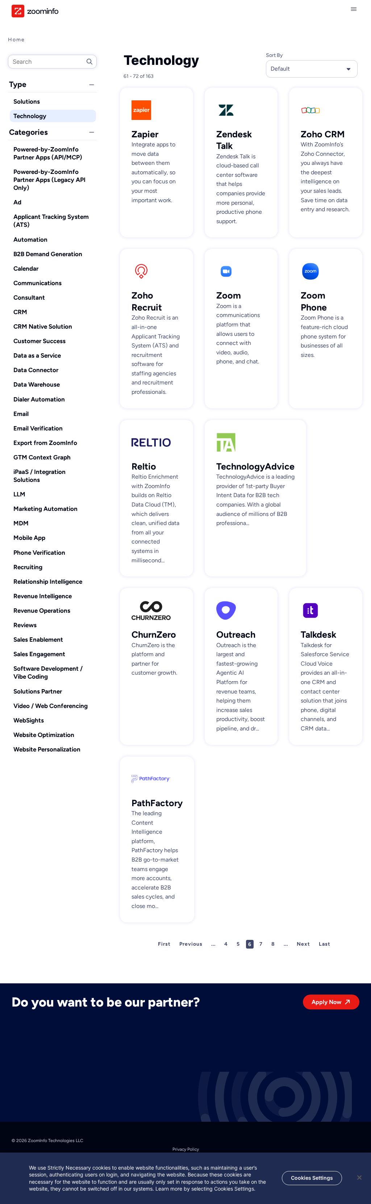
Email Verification (38, 428)
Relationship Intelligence (47, 581)
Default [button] (280, 68)
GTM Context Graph (42, 457)
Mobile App (29, 537)
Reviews (25, 625)
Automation (30, 239)
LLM (19, 494)
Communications (37, 283)
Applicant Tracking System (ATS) (51, 220)
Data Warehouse (36, 384)
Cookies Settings (312, 1178)
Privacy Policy (185, 1149)
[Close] (359, 1178)
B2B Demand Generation (47, 254)
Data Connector (35, 370)
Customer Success (39, 341)
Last (324, 944)
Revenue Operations (41, 610)
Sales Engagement (39, 654)
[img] (35, 11)
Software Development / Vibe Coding (48, 672)
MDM (21, 523)
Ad (17, 202)
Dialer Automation (39, 399)
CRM (20, 312)
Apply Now (326, 1002)
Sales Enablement (38, 639)
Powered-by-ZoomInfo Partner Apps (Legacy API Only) (49, 179)
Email (21, 413)
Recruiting (27, 567)
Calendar (25, 268)
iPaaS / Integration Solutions (39, 475)
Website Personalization (46, 749)
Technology (29, 116)
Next (303, 944)
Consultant (29, 297)
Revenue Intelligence (42, 596)
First (164, 944)
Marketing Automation (45, 508)
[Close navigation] (355, 9)
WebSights (28, 720)
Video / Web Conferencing (50, 705)
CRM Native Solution (42, 326)
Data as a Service (37, 355)
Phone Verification (39, 552)
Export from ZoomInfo (45, 442)
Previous (191, 944)
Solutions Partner (37, 691)
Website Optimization (43, 734)
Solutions (26, 101)
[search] (52, 61)
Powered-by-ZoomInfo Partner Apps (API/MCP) (47, 153)
